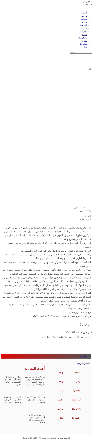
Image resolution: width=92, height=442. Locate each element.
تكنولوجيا (83, 44)
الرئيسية (84, 13)
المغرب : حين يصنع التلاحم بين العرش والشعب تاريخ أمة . (12, 399)
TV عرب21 (82, 38)
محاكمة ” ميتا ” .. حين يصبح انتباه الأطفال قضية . (35, 399)
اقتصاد (84, 35)
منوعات (84, 22)
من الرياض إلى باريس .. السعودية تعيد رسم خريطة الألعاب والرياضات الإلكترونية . (35, 381)
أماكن (85, 47)
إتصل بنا (84, 19)
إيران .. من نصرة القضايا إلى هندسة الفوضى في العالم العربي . (13, 381)
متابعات (84, 28)
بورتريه (84, 41)
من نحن (84, 16)
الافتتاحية (83, 25)
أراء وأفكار (83, 31)
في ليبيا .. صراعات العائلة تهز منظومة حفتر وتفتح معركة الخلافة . (36, 419)
